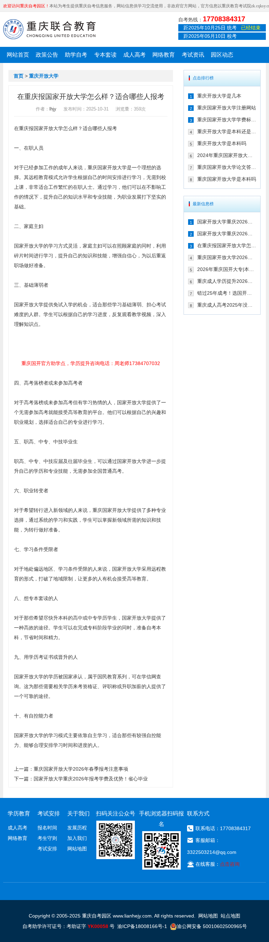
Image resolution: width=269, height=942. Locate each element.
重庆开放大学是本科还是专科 (226, 131)
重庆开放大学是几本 (219, 96)
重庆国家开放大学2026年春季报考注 (226, 257)
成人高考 (134, 55)
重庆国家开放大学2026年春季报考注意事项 (81, 769)
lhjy (52, 109)
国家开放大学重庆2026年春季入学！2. (226, 221)
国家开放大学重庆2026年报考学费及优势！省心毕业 (91, 779)
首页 (18, 76)
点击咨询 (230, 864)
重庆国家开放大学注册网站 (226, 107)
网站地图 (77, 848)
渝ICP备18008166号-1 (142, 926)
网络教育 (163, 55)
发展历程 (77, 827)
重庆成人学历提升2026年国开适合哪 (226, 281)
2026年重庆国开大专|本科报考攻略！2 (226, 269)
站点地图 (230, 916)
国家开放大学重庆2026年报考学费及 (226, 233)
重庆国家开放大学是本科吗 (226, 179)
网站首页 (18, 55)
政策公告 (47, 55)
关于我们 (78, 813)
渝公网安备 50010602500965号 (212, 926)
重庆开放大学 (43, 76)
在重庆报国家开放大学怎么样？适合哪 (226, 245)
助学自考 (76, 55)
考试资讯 (193, 55)
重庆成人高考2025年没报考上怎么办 (226, 305)
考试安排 (47, 848)
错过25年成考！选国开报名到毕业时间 (226, 293)
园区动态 (222, 55)
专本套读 (105, 55)
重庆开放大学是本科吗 (221, 143)
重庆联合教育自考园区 (49, 29)
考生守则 (47, 838)
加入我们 (77, 838)
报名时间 (47, 827)
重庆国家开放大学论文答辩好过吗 (226, 167)
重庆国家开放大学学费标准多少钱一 (226, 119)
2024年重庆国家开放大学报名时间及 (226, 155)
